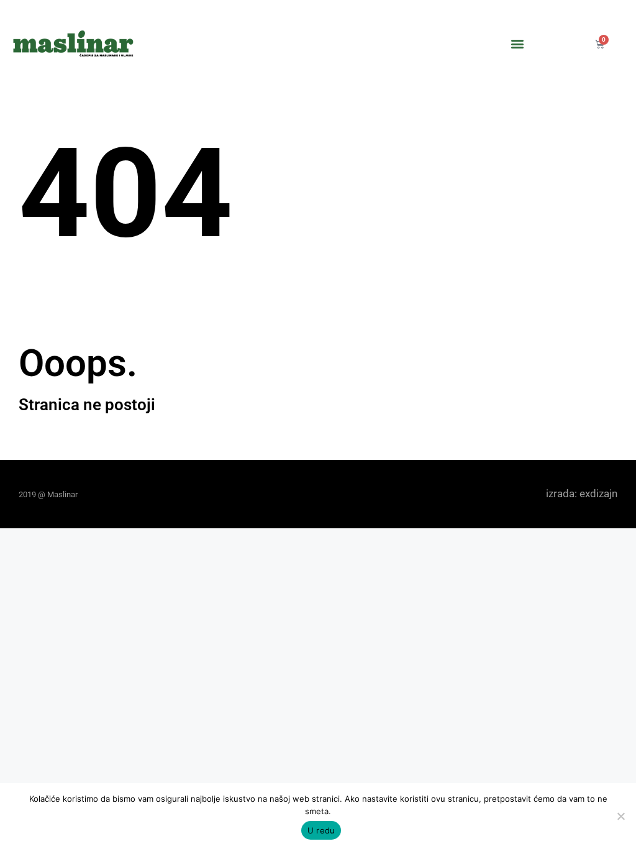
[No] (620, 816)
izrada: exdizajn (581, 493)
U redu (321, 830)
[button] (517, 44)
